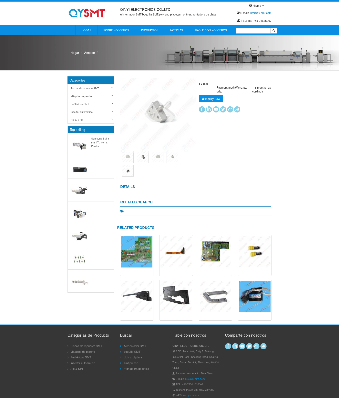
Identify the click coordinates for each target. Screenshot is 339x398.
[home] (87, 13)
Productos (149, 30)
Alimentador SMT (134, 346)
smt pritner (130, 363)
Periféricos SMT (80, 104)
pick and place (132, 357)
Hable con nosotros (211, 30)
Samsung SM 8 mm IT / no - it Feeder (100, 142)
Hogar (86, 30)
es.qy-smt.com (191, 395)
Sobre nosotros (116, 30)
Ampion (89, 52)
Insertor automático (82, 112)
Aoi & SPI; (77, 119)
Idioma (257, 5)
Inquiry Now (212, 99)
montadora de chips (136, 368)
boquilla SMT (131, 351)
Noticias (176, 30)
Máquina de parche (81, 96)
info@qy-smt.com (261, 13)
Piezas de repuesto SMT (85, 88)
